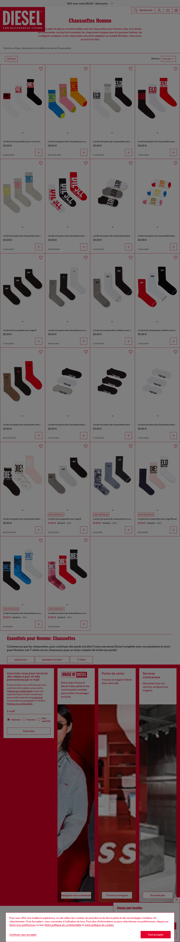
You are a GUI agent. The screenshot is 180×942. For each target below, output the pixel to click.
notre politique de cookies (99, 925)
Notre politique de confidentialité (63, 925)
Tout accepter (155, 934)
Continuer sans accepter (23, 934)
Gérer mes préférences (22, 925)
